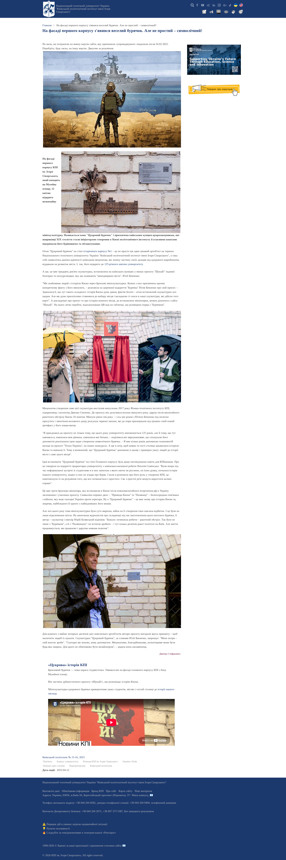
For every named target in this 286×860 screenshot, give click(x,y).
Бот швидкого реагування (139, 811)
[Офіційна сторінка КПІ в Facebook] (197, 5)
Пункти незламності (58, 828)
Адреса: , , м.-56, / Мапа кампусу (95, 795)
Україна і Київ (129, 761)
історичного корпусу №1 (97, 251)
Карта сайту (125, 791)
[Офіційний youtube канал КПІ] (202, 5)
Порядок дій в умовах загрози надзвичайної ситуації (76, 824)
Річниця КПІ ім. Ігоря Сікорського (100, 761)
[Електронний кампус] (225, 11)
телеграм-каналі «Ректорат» (100, 832)
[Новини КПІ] (203, 11)
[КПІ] (235, 5)
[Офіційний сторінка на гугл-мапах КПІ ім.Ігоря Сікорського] (224, 5)
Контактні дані (51, 791)
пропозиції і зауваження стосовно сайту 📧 (100, 845)
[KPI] (241, 5)
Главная (47, 25)
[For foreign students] (240, 11)
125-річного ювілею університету (123, 264)
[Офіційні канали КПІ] (208, 5)
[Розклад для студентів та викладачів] (218, 11)
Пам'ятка (47, 761)
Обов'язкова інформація (75, 791)
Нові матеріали (143, 791)
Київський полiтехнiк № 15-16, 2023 (63, 757)
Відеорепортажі (77, 766)
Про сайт (111, 791)
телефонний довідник (163, 802)
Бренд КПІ (97, 791)
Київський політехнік (101, 766)
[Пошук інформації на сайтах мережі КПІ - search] (191, 5)
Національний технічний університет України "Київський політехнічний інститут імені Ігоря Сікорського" (83, 8)
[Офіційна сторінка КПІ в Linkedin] (213, 5)
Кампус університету (67, 761)
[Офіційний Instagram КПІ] (219, 5)
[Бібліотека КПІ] (233, 11)
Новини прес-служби (54, 766)
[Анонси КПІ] (211, 11)
